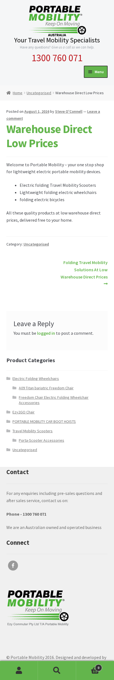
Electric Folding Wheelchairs (35, 378)
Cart (88, 666)
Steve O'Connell (68, 111)
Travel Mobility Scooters (32, 430)
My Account (19, 670)
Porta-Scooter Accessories (41, 440)
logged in (46, 333)
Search (57, 670)
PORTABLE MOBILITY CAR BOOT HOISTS (44, 421)
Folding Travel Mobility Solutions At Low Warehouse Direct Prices (84, 269)
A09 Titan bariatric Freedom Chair (46, 387)
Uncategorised (39, 92)
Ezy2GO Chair (23, 412)
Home (17, 92)
